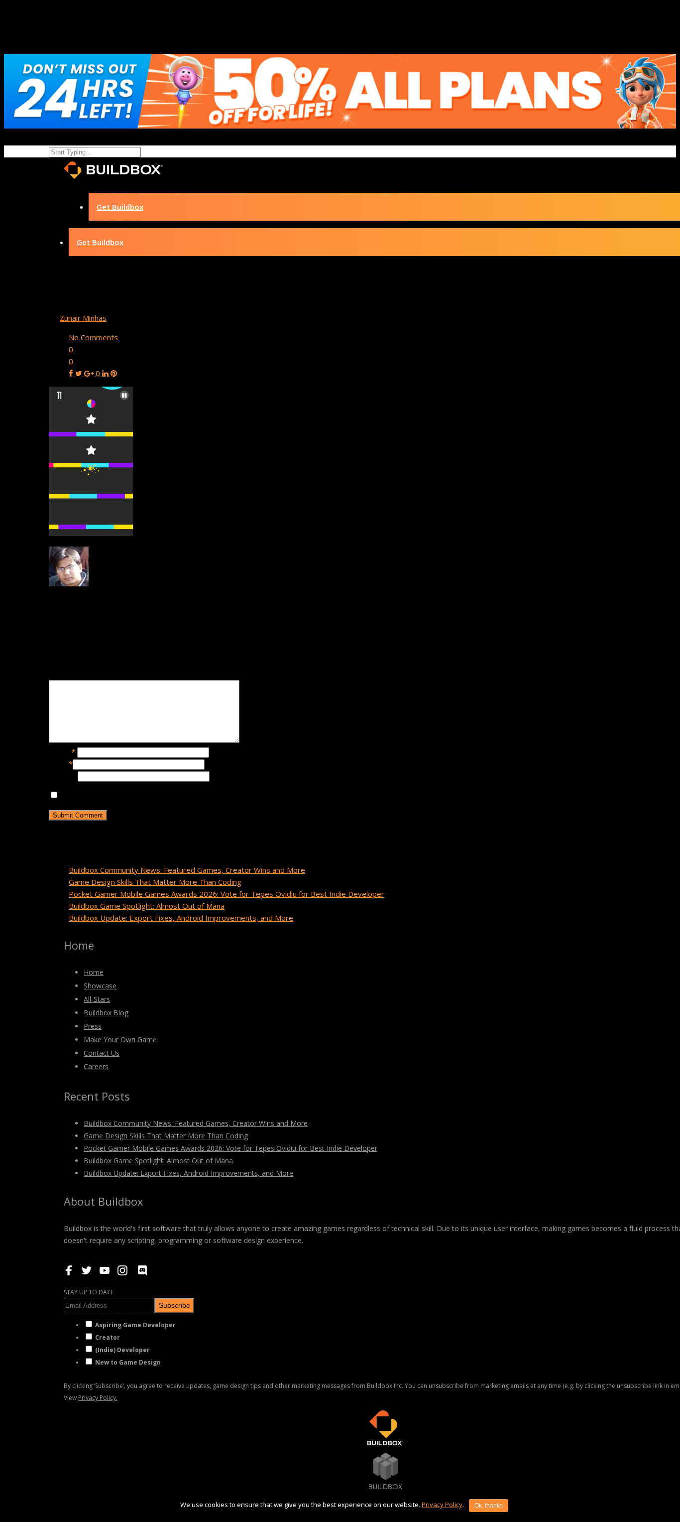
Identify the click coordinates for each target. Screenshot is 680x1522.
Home (94, 972)
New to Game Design (128, 1362)
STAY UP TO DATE (88, 1292)
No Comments (93, 337)
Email (61, 764)
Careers (96, 1066)
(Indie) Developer (122, 1350)
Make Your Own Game (120, 1039)
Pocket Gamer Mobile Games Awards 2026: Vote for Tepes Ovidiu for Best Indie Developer (226, 894)
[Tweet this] (79, 373)
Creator (107, 1337)
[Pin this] (114, 373)
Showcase (100, 985)
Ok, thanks (488, 1505)
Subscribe (174, 1305)
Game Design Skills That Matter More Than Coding (155, 882)
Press (93, 1026)
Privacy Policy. (97, 1397)
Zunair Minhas (83, 318)
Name (62, 752)
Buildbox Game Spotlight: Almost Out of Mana (147, 906)
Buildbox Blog (106, 1012)
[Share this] (72, 373)
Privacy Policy (442, 1504)
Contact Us (101, 1053)
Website (63, 776)
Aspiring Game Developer (135, 1325)
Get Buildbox (120, 207)
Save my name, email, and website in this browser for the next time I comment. (195, 795)
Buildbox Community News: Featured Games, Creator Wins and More (187, 870)
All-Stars (97, 999)
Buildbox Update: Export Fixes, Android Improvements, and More (181, 918)
